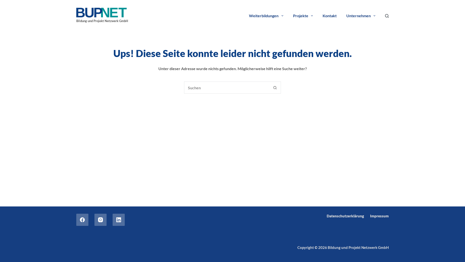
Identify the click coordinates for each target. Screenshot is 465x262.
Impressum (379, 216)
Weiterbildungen (264, 15)
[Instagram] (100, 220)
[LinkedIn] (119, 220)
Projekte (300, 15)
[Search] (387, 16)
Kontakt (330, 15)
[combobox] (226, 88)
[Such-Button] (275, 87)
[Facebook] (82, 220)
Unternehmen (358, 15)
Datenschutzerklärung (345, 216)
